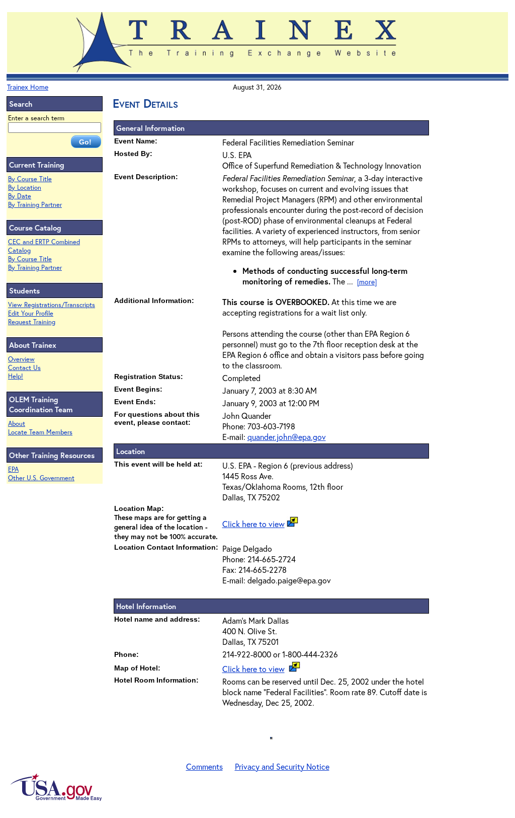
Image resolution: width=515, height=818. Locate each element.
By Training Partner (35, 204)
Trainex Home (27, 87)
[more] (367, 281)
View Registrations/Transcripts (51, 305)
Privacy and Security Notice (282, 766)
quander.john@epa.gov (286, 436)
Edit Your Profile (30, 313)
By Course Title (30, 179)
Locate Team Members (40, 432)
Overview (21, 359)
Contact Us (24, 367)
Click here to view (253, 523)
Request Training (31, 322)
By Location (24, 187)
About (16, 423)
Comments (204, 766)
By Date (19, 196)
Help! (15, 376)
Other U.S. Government (41, 478)
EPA (13, 469)
